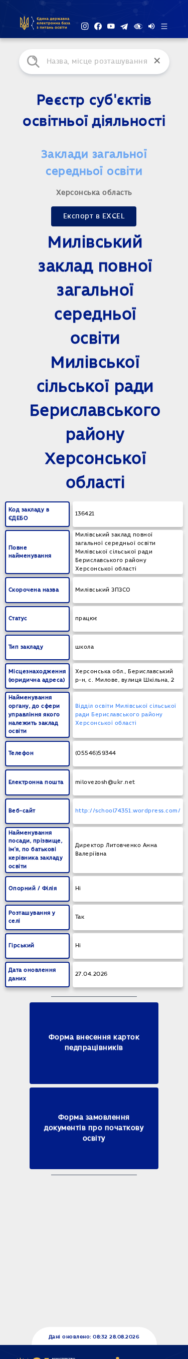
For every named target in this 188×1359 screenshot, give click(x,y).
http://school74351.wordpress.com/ (128, 810)
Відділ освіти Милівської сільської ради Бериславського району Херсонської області (125, 714)
